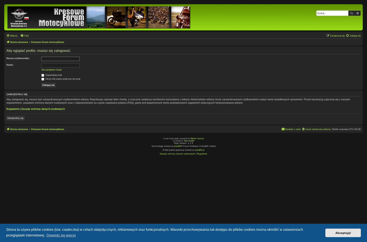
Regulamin (12, 109)
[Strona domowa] (99, 17)
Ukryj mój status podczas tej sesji (62, 79)
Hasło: (10, 65)
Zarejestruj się (15, 118)
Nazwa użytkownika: (18, 58)
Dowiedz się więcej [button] (61, 235)
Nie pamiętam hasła (51, 69)
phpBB (177, 146)
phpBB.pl (199, 150)
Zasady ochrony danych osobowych (43, 109)
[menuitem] (24, 35)
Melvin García (197, 138)
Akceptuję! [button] (343, 233)
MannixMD (189, 141)
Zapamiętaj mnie (53, 75)
